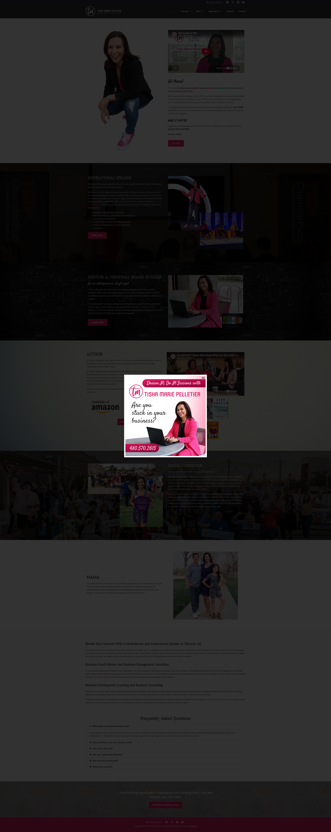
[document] (165, 416)
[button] (203, 378)
